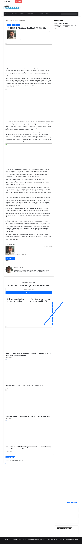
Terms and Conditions (69, 539)
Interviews (14, 13)
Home (7, 20)
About (52, 539)
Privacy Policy (62, 539)
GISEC (10, 20)
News (6, 13)
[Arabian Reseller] (13, 7)
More (47, 13)
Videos (22, 13)
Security (17, 25)
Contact (76, 539)
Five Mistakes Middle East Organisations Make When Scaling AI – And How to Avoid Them (65, 25)
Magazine (40, 13)
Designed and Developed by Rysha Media (36, 539)
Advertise (56, 539)
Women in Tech (31, 13)
